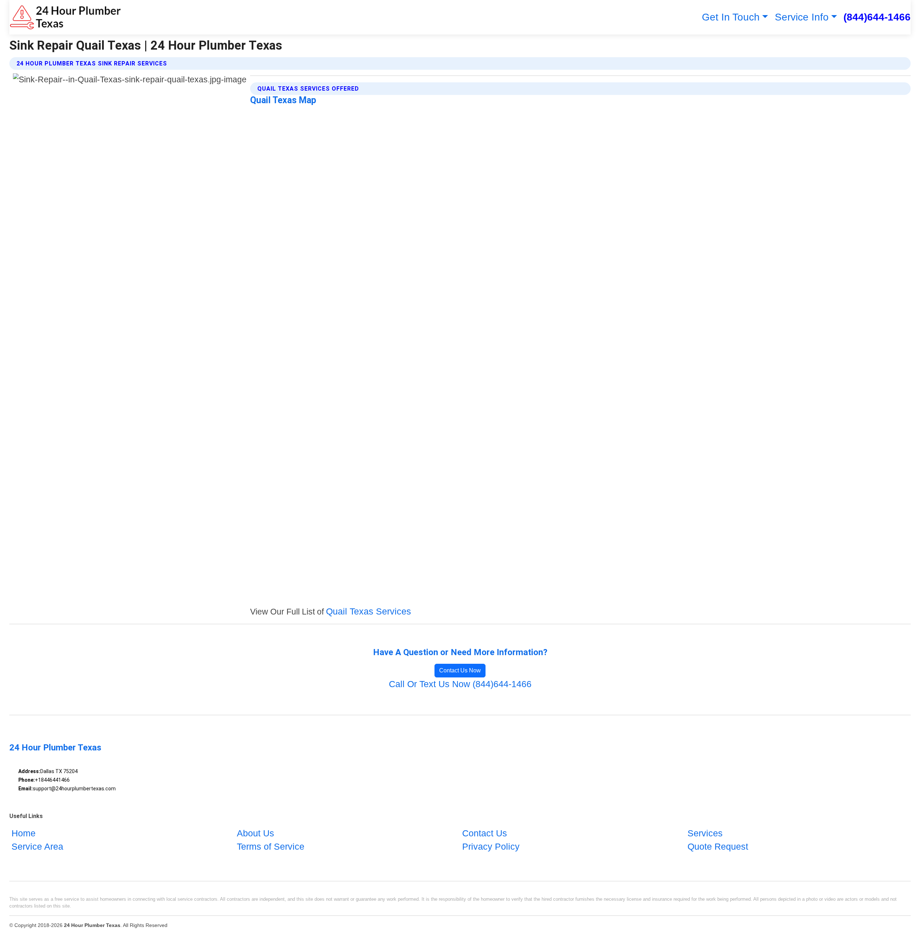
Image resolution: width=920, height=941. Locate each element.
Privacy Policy (491, 846)
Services (705, 833)
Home (24, 833)
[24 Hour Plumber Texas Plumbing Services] (65, 17)
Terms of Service (270, 846)
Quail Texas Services (368, 611)
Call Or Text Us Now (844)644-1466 (460, 684)
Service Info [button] (802, 17)
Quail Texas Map (283, 100)
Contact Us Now (460, 670)
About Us (255, 833)
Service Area (37, 846)
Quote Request (717, 846)
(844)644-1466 (877, 17)
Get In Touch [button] (731, 17)
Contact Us (484, 833)
